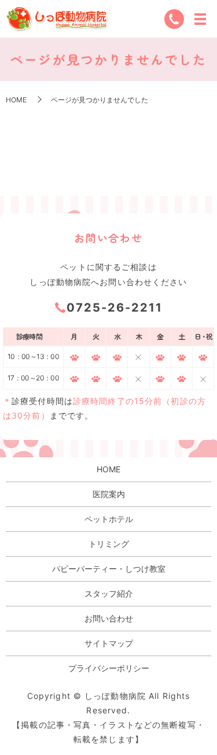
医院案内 (109, 494)
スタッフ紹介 (108, 593)
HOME (16, 99)
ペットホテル (108, 519)
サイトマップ (108, 643)
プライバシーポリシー (108, 668)
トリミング (109, 544)
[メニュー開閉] (200, 19)
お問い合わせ (108, 618)
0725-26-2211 (115, 307)
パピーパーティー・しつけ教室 (108, 568)
